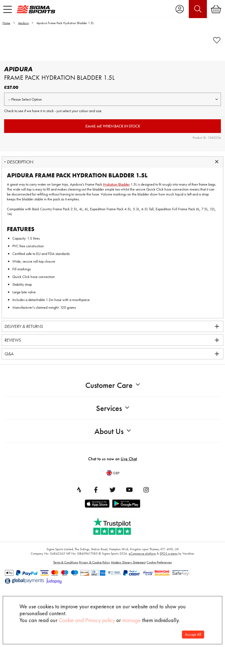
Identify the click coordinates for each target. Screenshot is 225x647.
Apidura (23, 23)
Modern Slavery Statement (128, 562)
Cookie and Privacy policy (87, 620)
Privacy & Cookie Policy (94, 562)
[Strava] (79, 489)
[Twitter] (112, 489)
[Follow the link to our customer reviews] (116, 525)
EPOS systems (169, 553)
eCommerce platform (142, 553)
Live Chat (129, 459)
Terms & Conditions (65, 562)
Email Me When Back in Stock (112, 126)
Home (6, 23)
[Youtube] (129, 489)
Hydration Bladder (116, 184)
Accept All (193, 634)
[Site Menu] (7, 9)
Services (109, 408)
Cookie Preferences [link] (159, 562)
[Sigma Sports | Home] (36, 9)
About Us (108, 431)
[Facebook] (95, 489)
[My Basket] (216, 9)
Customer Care (109, 385)
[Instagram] (146, 489)
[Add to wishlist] (216, 40)
